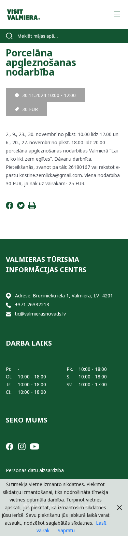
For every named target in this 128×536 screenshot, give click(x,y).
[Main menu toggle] (117, 14)
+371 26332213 (32, 304)
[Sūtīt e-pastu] (8, 314)
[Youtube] (34, 446)
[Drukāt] (32, 207)
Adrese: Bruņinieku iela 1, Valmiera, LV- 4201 (64, 295)
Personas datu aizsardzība (35, 470)
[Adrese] (8, 296)
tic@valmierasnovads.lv (40, 313)
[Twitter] (21, 207)
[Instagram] (22, 446)
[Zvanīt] (8, 305)
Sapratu (66, 530)
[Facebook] (9, 207)
